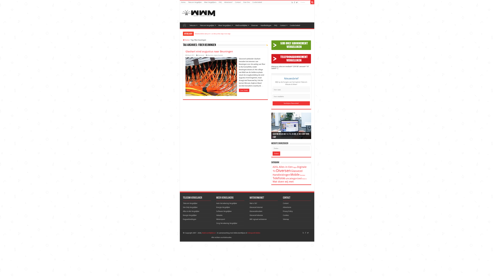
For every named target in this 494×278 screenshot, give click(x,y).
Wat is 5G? (253, 203)
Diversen (254, 25)
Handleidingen (266, 25)
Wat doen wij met (283, 181)
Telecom (192, 25)
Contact (238, 2)
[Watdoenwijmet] (198, 13)
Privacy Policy (288, 211)
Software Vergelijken (224, 211)
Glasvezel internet (256, 207)
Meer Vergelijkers (210, 2)
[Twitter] (297, 2)
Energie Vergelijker (190, 215)
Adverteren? (228, 2)
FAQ (220, 2)
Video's (304, 179)
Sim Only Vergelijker (190, 207)
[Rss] (292, 2)
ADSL (275, 167)
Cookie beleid (257, 2)
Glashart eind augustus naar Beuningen (209, 51)
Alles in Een (286, 166)
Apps (295, 167)
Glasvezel (201, 55)
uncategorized (293, 178)
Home (183, 2)
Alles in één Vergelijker (191, 211)
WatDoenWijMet (241, 25)
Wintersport (220, 219)
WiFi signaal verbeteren (258, 219)
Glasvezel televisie (256, 215)
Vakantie (219, 215)
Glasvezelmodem (256, 211)
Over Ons (246, 2)
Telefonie (279, 178)
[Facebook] (294, 2)
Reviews (302, 175)
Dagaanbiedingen (189, 219)
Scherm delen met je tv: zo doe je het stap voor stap (212, 34)
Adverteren (287, 207)
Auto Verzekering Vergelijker (226, 203)
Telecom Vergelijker (195, 2)
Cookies (286, 215)
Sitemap (286, 219)
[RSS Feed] (267, 45)
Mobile (294, 174)
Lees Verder (244, 90)
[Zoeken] (312, 2)
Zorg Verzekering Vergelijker (226, 223)
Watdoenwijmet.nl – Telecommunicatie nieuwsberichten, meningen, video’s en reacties (184, 25)
